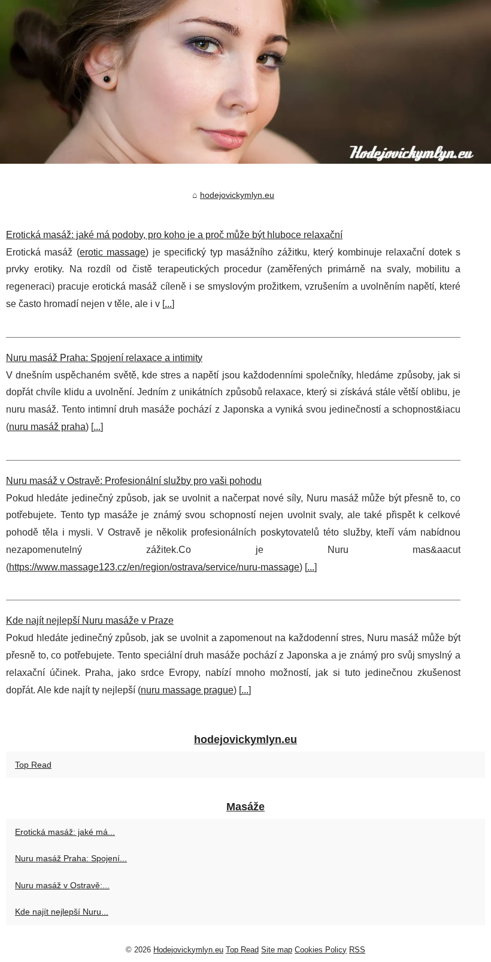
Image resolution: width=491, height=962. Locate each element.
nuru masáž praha (47, 427)
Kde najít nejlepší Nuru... (61, 911)
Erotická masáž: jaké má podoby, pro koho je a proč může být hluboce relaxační (174, 235)
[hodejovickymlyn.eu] (245, 82)
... (168, 304)
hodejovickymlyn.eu (237, 195)
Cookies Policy (321, 949)
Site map (276, 949)
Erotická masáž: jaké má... (65, 832)
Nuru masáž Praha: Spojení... (71, 858)
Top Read (33, 764)
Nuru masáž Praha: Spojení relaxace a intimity (104, 358)
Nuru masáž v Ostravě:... (62, 885)
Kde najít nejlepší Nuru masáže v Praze (90, 620)
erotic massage (113, 252)
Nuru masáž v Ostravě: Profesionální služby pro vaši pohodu (134, 481)
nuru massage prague (187, 690)
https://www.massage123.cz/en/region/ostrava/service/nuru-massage (154, 567)
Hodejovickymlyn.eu (188, 949)
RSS (357, 949)
